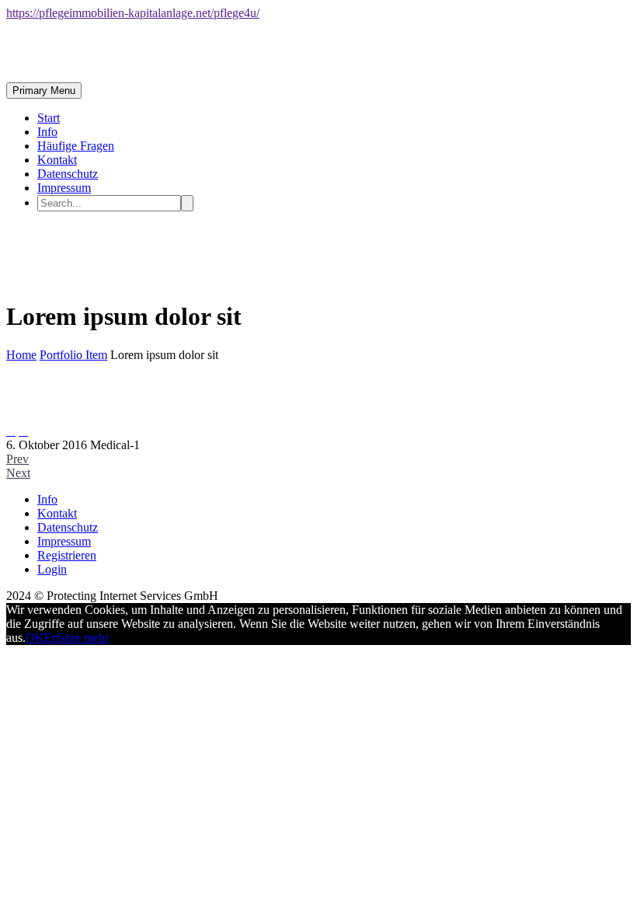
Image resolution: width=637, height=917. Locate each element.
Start (48, 117)
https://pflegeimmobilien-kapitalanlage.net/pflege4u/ (132, 12)
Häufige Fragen (75, 145)
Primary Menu (43, 90)
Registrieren (66, 555)
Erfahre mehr (76, 637)
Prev (17, 458)
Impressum (64, 187)
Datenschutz (67, 173)
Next (18, 472)
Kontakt (57, 159)
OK (35, 637)
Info (47, 131)
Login (52, 569)
